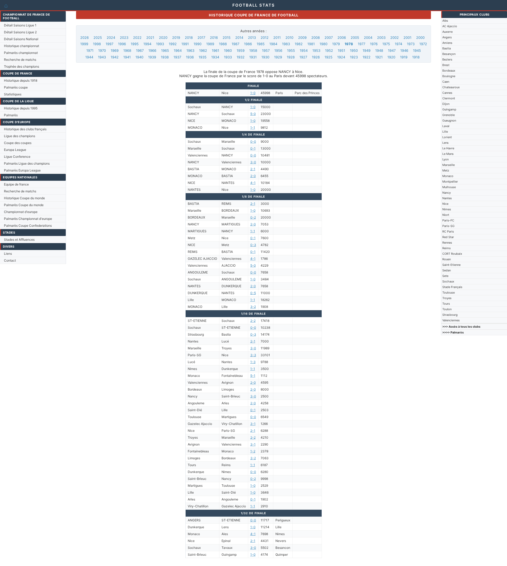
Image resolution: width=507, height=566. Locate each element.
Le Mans (448, 154)
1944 (89, 57)
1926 (316, 57)
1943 (102, 57)
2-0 (253, 176)
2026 (84, 37)
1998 (97, 44)
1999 (84, 44)
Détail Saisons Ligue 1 (20, 25)
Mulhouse (449, 187)
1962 (203, 50)
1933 (228, 57)
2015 (227, 37)
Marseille (448, 165)
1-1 (252, 127)
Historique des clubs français (25, 129)
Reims (446, 248)
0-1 (253, 148)
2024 (111, 37)
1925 (328, 57)
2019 (176, 37)
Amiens (447, 43)
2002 (394, 37)
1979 (336, 44)
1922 (366, 57)
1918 (416, 57)
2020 (163, 37)
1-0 (253, 93)
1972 (423, 44)
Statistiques (12, 94)
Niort (445, 215)
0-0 (253, 141)
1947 (392, 50)
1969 (115, 50)
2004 (368, 37)
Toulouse (448, 292)
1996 (122, 44)
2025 (97, 37)
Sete (445, 276)
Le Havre (448, 148)
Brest (445, 65)
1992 (173, 44)
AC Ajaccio (449, 26)
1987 (235, 44)
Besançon (449, 54)
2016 (214, 37)
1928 (291, 57)
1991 (185, 44)
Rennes (447, 242)
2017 (201, 37)
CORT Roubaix (452, 254)
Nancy (446, 192)
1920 (391, 57)
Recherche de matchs (20, 60)
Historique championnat (21, 46)
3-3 (253, 355)
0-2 (253, 217)
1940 (139, 57)
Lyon (445, 159)
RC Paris (448, 231)
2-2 (253, 321)
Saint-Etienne (451, 265)
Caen (445, 81)
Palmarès (11, 115)
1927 (303, 57)
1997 (109, 44)
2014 (239, 37)
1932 (241, 57)
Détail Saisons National (21, 39)
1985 (261, 44)
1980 (323, 44)
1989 (210, 44)
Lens (445, 143)
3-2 (253, 307)
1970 (102, 50)
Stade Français (452, 287)
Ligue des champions (19, 136)
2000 (420, 37)
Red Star (448, 237)
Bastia (446, 48)
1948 (379, 50)
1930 (265, 57)
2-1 (252, 169)
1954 (304, 50)
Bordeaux (448, 70)
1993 (160, 44)
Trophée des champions (21, 66)
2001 (407, 37)
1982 (299, 44)
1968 (127, 50)
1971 (89, 50)
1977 (361, 44)
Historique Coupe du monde (24, 198)
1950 (354, 50)
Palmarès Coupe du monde (24, 205)
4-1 (253, 183)
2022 (137, 37)
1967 (140, 50)
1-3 (253, 362)
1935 (202, 57)
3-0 (253, 162)
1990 (197, 44)
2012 (265, 37)
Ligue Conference (17, 157)
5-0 (253, 114)
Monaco (447, 176)
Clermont (448, 98)
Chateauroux (451, 87)
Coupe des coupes (17, 143)
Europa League (15, 150)
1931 (253, 57)
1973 (411, 44)
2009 (302, 37)
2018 (189, 37)
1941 (127, 57)
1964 (178, 50)
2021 (150, 37)
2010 (289, 37)
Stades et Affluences (19, 240)
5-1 (252, 376)
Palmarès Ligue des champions (27, 163)
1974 (398, 44)
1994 (147, 44)
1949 (366, 50)
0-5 (253, 293)
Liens (8, 254)
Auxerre (447, 32)
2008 (315, 37)
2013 (252, 37)
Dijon (445, 104)
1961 (215, 50)
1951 (341, 50)
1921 (379, 57)
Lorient (447, 137)
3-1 (253, 424)
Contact (10, 260)
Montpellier (450, 181)
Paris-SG (448, 226)
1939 (152, 57)
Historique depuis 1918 (20, 80)
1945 (417, 50)
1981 (311, 44)
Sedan (446, 270)
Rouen (446, 259)
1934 (215, 57)
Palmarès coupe (16, 87)
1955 (291, 50)
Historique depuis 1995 (20, 108)
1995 (135, 44)
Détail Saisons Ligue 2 (20, 32)
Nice (445, 204)
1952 (329, 50)
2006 (341, 37)
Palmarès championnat (21, 53)
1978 (349, 44)
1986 (248, 44)
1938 (165, 57)
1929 (278, 57)
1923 (354, 57)
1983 (286, 44)
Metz (445, 170)
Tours (446, 303)
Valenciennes (451, 320)
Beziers (447, 59)
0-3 (253, 245)
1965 (165, 50)
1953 (316, 50)
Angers (447, 37)
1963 (190, 50)
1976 (374, 44)
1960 (228, 50)
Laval (445, 126)
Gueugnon (449, 120)
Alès (445, 20)
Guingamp (449, 109)
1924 (341, 57)
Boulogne (448, 76)
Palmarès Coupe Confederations (28, 226)
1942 (115, 57)
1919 (403, 57)
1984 (273, 44)
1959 (241, 50)
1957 (266, 50)
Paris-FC (448, 220)
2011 (277, 37)
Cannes (447, 93)
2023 (124, 37)
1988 (223, 44)
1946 (404, 50)
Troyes (447, 298)
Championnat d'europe (20, 212)
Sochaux (448, 281)
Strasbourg (450, 315)
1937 (177, 57)
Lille (445, 131)
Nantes (447, 198)
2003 (381, 37)
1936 (190, 57)
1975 (386, 44)
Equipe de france (16, 184)
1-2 (252, 451)
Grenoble (448, 115)
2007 (329, 37)
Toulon (447, 309)
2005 (355, 37)
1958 (253, 50)
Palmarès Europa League (22, 170)
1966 (152, 50)
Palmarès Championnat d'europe (28, 219)
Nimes (446, 209)
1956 (278, 50)
